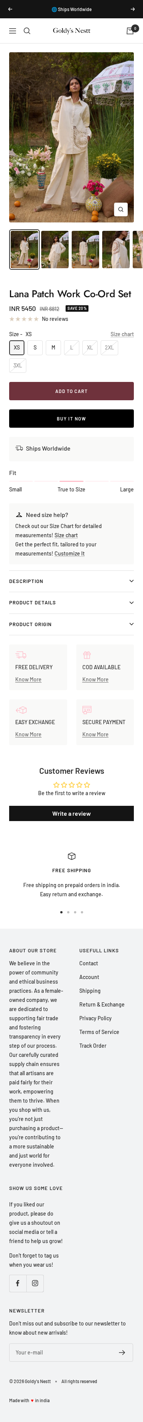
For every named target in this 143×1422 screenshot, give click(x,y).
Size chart (122, 334)
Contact (88, 963)
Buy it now (71, 418)
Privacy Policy (95, 1018)
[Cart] (130, 30)
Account (89, 977)
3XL (17, 365)
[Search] (27, 30)
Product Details (32, 602)
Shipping (90, 990)
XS (17, 347)
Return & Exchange (102, 1004)
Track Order (92, 1045)
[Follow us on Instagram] (34, 1283)
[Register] (122, 1352)
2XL (109, 347)
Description (26, 581)
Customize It (70, 553)
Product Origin (30, 624)
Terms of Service (99, 1032)
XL (90, 347)
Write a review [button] (71, 813)
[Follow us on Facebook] (17, 1283)
